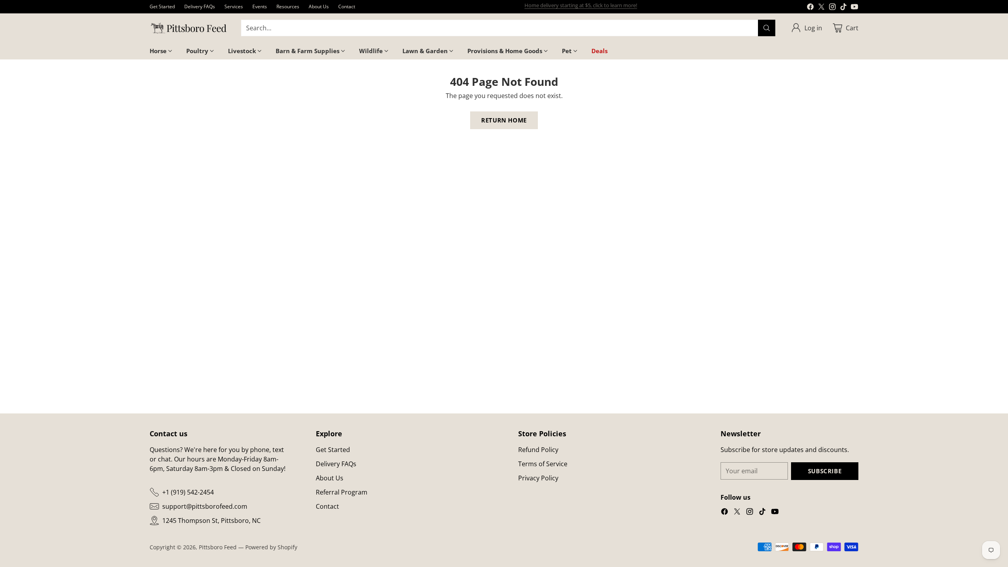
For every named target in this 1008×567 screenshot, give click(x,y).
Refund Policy (538, 449)
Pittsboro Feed (218, 547)
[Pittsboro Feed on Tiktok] (843, 8)
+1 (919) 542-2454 (188, 492)
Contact (327, 506)
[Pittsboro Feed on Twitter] (821, 8)
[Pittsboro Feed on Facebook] (810, 8)
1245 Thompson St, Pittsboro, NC (211, 520)
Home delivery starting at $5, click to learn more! (580, 6)
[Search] (766, 28)
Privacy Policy (538, 478)
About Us (329, 478)
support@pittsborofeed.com (204, 506)
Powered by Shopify (271, 547)
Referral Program (341, 492)
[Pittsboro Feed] (189, 28)
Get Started (333, 449)
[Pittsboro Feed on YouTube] (854, 8)
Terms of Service (542, 464)
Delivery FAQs (336, 464)
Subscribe (824, 471)
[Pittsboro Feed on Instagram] (832, 8)
